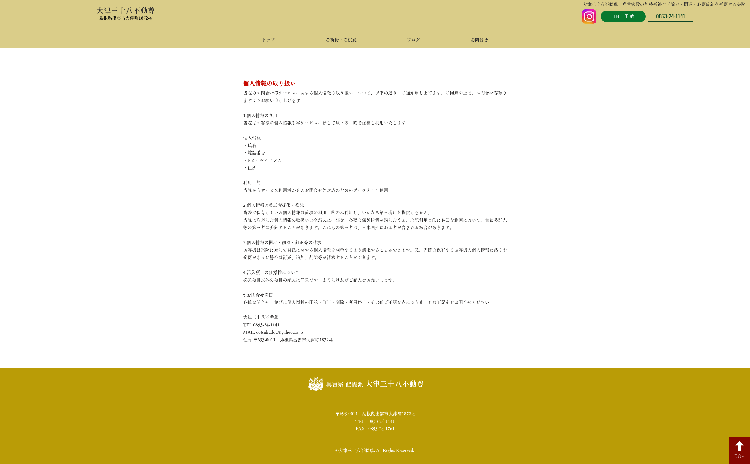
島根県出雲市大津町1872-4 (125, 18)
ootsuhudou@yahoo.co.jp (279, 332)
